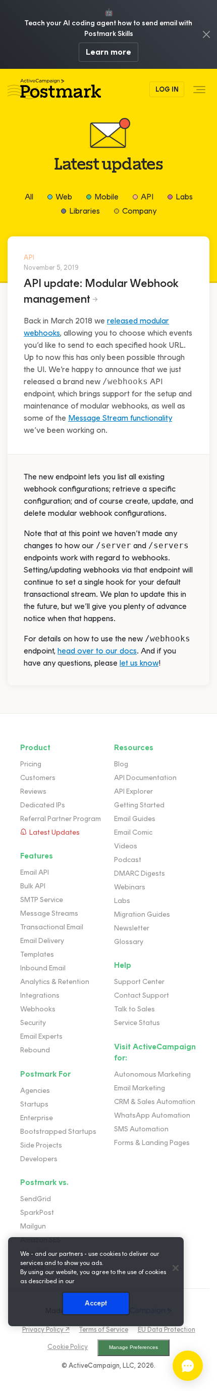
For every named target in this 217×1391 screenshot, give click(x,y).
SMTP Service (41, 899)
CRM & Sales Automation (154, 1101)
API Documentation (145, 777)
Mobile (106, 196)
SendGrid (35, 1199)
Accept (96, 1303)
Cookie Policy (67, 1347)
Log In (167, 89)
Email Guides (134, 818)
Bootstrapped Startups (58, 1131)
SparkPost (37, 1212)
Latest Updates (54, 832)
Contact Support (141, 995)
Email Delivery (42, 940)
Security (33, 1022)
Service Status (137, 1022)
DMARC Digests (139, 873)
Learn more (108, 52)
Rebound (35, 1050)
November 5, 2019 (51, 267)
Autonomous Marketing (152, 1074)
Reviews (33, 791)
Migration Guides (142, 914)
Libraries (84, 211)
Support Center (139, 981)
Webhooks (38, 1009)
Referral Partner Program (60, 818)
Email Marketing (139, 1088)
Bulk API (32, 886)
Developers (39, 1159)
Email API (34, 872)
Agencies (35, 1090)
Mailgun (33, 1226)
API (147, 196)
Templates (37, 954)
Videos (125, 846)
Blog (121, 764)
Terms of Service (103, 1329)
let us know (139, 663)
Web (64, 196)
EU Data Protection (166, 1329)
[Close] (176, 1268)
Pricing (30, 764)
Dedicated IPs (42, 805)
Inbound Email (43, 968)
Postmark (54, 89)
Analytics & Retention (54, 981)
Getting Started (139, 805)
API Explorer (133, 791)
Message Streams (49, 913)
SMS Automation (141, 1129)
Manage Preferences (133, 1347)
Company (139, 211)
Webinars (129, 887)
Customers (38, 777)
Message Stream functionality (120, 418)
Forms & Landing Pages (152, 1142)
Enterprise (36, 1118)
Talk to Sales (134, 1009)
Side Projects (41, 1145)
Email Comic (133, 832)
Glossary (128, 941)
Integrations (40, 995)
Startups (34, 1104)
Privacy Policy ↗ (46, 1329)
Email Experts (41, 1036)
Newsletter (131, 928)
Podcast (127, 859)
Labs (184, 196)
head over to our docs (97, 651)
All (29, 196)
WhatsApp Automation (152, 1115)
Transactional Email (51, 927)
